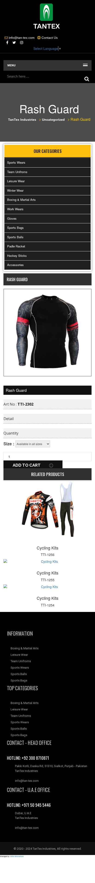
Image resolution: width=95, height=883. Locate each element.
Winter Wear (15, 190)
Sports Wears (16, 162)
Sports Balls (15, 237)
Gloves (12, 218)
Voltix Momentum (17, 856)
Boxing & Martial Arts (21, 199)
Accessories (15, 265)
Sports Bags (15, 227)
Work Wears (15, 209)
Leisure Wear (16, 181)
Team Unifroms (17, 172)
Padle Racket (16, 246)
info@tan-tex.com (27, 828)
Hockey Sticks (17, 255)
